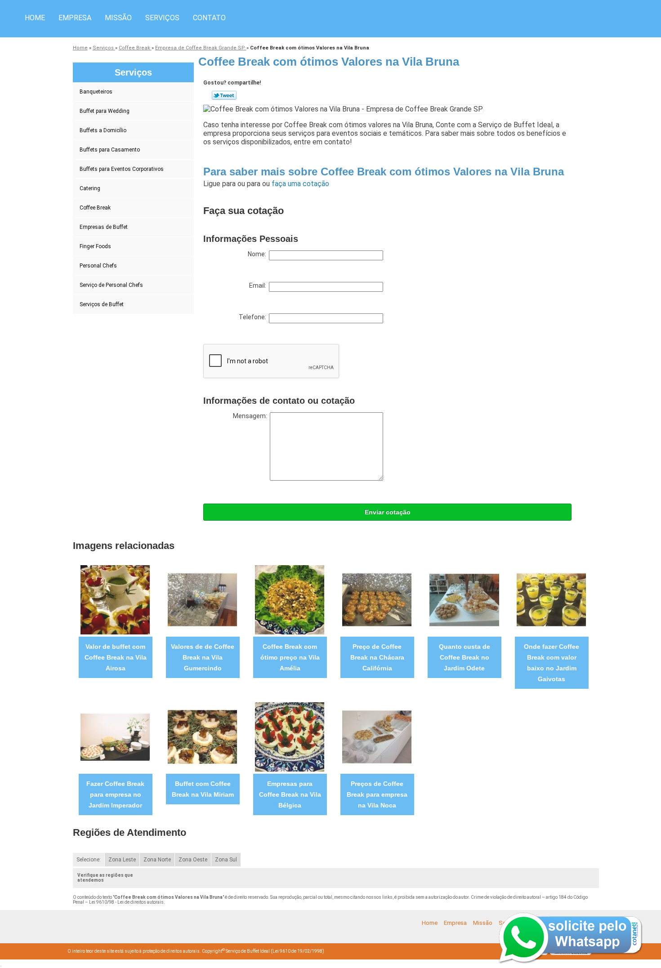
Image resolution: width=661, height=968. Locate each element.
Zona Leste (122, 859)
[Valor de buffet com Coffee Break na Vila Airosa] (115, 599)
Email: (259, 285)
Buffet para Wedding (105, 111)
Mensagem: (251, 415)
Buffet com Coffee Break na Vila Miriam (203, 789)
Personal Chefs (98, 266)
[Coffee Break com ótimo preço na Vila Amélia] (289, 599)
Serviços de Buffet (102, 304)
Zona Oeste (193, 859)
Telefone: (254, 317)
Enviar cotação (388, 512)
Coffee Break (95, 208)
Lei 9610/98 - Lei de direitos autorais (126, 902)
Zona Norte (157, 859)
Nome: (258, 254)
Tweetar (224, 95)
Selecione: (88, 859)
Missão (118, 17)
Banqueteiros (96, 92)
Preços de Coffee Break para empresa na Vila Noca (377, 794)
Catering (90, 188)
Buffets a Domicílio (103, 130)
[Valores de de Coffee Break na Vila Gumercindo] (202, 599)
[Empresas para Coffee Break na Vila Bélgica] (289, 736)
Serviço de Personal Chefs (111, 285)
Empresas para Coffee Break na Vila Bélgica (290, 794)
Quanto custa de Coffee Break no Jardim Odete (464, 657)
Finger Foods (95, 246)
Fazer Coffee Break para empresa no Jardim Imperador (115, 794)
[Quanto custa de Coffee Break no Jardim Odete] (464, 599)
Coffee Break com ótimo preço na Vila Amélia (290, 657)
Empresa (74, 17)
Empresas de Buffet (104, 227)
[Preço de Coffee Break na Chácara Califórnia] (377, 599)
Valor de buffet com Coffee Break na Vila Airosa (116, 657)
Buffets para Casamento (110, 150)
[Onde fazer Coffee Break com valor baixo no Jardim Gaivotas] (551, 599)
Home (35, 17)
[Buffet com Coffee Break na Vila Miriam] (202, 736)
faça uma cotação (300, 183)
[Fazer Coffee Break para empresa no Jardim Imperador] (115, 736)
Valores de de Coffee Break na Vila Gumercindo (202, 657)
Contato (209, 17)
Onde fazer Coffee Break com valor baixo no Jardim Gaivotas (551, 663)
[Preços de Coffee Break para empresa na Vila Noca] (377, 736)
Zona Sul (226, 859)
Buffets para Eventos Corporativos (122, 169)
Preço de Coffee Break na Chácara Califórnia (377, 657)
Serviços (162, 17)
